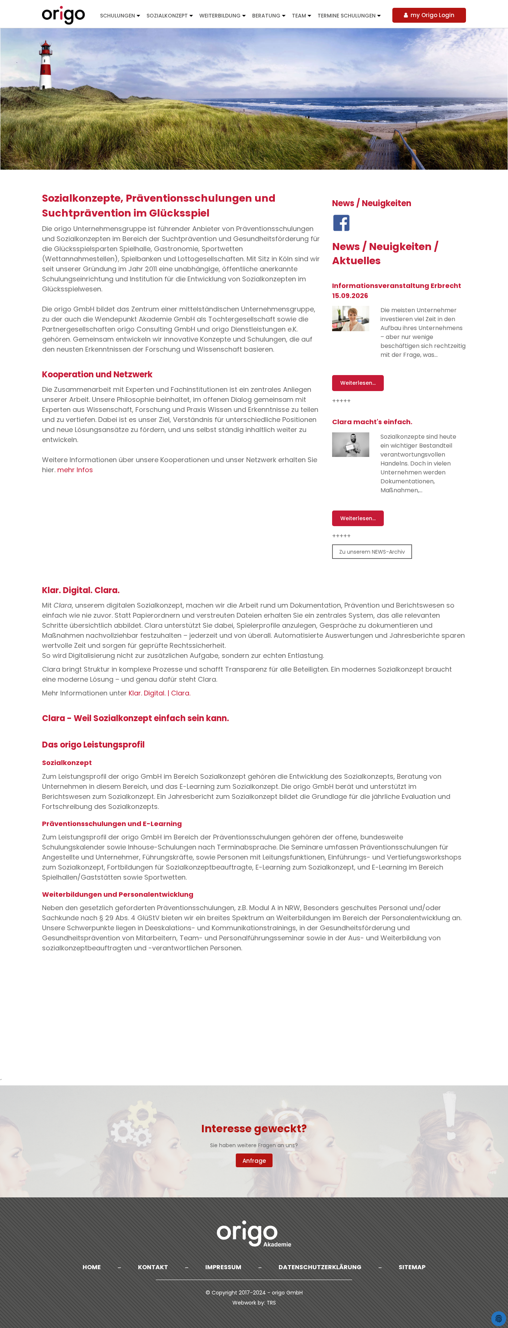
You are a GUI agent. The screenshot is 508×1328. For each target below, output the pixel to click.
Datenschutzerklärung (320, 1267)
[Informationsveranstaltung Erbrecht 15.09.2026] (350, 318)
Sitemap (412, 1267)
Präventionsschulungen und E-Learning (112, 823)
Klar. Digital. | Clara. (159, 693)
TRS (271, 1302)
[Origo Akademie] (254, 1233)
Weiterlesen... (358, 383)
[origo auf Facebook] (341, 223)
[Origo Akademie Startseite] (64, 15)
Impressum (223, 1267)
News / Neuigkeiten (371, 203)
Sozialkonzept (67, 762)
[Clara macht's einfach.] (350, 444)
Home (92, 1267)
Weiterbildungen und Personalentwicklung (117, 894)
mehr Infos (75, 469)
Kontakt (153, 1267)
